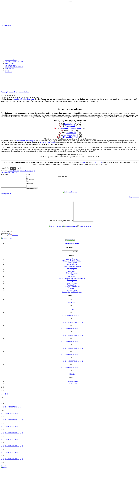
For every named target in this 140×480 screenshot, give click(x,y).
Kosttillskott (8, 72)
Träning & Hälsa (72, 283)
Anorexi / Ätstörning (11, 60)
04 (71, 302)
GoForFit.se (48, 42)
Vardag (72, 288)
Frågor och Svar (9, 68)
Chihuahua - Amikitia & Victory (14, 61)
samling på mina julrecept (24, 99)
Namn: (28, 174)
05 (73, 302)
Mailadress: (29, 183)
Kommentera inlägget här (9, 172)
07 (74, 315)
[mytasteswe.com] (6, 238)
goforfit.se (98, 162)
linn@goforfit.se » (134, 197)
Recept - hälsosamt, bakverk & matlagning (20, 171)
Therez (3, 25)
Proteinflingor (69, 124)
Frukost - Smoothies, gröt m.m (14, 67)
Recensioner (72, 276)
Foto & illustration (10, 65)
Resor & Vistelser (72, 280)
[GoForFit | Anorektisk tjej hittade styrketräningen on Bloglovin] (70, 192)
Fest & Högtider (9, 63)
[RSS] (4, 467)
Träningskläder (71, 285)
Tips (72, 281)
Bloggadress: (30, 179)
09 (77, 322)
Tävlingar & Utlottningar (71, 287)
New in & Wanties (72, 273)
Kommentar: (5, 174)
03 (66, 315)
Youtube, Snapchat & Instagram (72, 292)
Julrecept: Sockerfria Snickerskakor (15, 92)
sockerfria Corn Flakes (47, 142)
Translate (15, 235)
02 (69, 302)
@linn (82, 162)
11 (71, 309)
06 (75, 302)
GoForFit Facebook (72, 381)
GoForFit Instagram (72, 383)
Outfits (72, 274)
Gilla (14, 168)
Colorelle (8, 25)
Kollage (7, 70)
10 (77, 315)
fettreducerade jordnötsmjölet (25, 141)
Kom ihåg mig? (62, 176)
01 (62, 315)
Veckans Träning (72, 290)
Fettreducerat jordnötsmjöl (70, 128)
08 (76, 315)
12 (73, 309)
